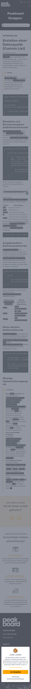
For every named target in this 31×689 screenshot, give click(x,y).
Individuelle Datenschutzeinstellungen (15, 678)
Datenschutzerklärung (15, 667)
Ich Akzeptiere (15, 672)
